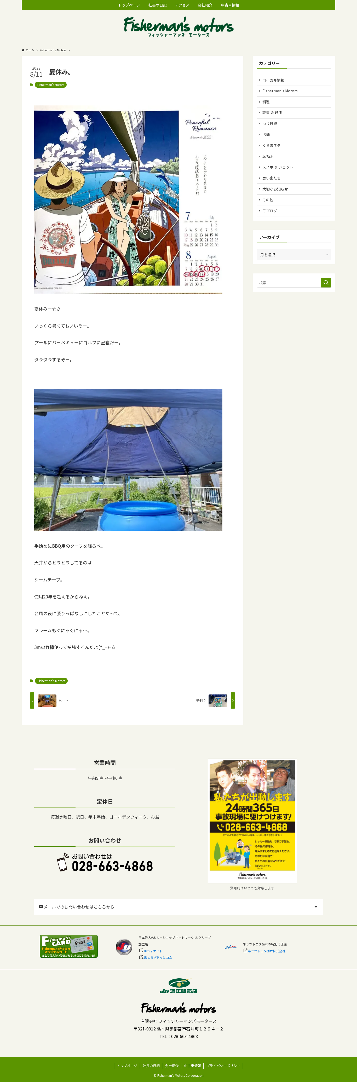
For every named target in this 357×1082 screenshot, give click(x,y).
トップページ (127, 1065)
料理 (266, 101)
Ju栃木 (268, 156)
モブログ (269, 210)
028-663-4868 (184, 1036)
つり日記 (269, 123)
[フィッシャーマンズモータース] (178, 27)
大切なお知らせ (275, 189)
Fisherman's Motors (50, 84)
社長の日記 (151, 1065)
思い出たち (271, 178)
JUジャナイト (153, 951)
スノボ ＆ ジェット (277, 167)
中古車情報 (192, 1065)
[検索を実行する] (326, 283)
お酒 (266, 134)
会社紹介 (172, 1065)
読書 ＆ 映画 (272, 112)
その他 (267, 199)
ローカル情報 (273, 80)
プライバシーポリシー (223, 1065)
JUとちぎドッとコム (157, 957)
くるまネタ (271, 145)
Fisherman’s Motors (280, 90)
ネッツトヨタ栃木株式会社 (266, 951)
